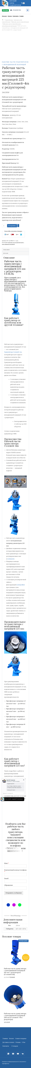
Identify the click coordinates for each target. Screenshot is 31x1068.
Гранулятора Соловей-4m (13, 352)
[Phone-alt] (8, 904)
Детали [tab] (5, 253)
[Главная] (2, 20)
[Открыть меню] (27, 10)
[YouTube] (18, 1054)
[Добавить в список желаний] (18, 225)
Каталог (4, 16)
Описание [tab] (6, 249)
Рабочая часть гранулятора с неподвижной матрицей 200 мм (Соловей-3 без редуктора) (15, 1016)
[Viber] (14, 904)
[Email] (13, 1054)
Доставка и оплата (8, 1042)
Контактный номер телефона (15, 871)
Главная (5, 1038)
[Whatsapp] (19, 904)
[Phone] (8, 1054)
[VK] (23, 1054)
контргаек (10, 559)
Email (6, 878)
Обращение (8, 885)
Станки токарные (20, 1038)
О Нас (23, 1042)
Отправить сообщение (14, 893)
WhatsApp (5, 10)
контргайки (21, 585)
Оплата (10, 16)
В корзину (12, 226)
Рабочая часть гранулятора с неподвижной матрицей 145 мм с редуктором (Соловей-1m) (15, 971)
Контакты (16, 16)
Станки (21, 16)
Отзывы (18, 1042)
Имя (6, 863)
